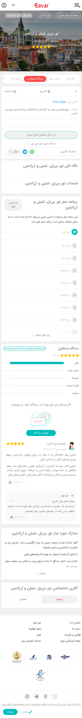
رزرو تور (10, 712)
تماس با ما (75, 623)
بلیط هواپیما (35, 629)
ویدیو (59, 599)
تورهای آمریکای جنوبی (68, 15)
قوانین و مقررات (72, 635)
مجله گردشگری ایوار (70, 641)
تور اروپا (37, 623)
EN (13, 5)
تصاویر (23, 599)
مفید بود (17, 482)
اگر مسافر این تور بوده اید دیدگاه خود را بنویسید (41, 405)
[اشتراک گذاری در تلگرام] (23, 151)
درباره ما (76, 629)
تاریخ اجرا (15, 79)
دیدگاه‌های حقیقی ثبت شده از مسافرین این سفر (23, 348)
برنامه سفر (54, 79)
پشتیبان (24, 711)
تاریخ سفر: (60, 449)
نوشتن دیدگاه (41, 433)
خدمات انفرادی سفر (31, 641)
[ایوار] (41, 5)
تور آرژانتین (44, 15)
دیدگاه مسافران (35, 79)
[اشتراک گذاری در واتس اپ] (30, 151)
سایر (15, 151)
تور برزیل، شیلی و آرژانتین (19, 15)
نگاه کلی (70, 79)
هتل (39, 635)
